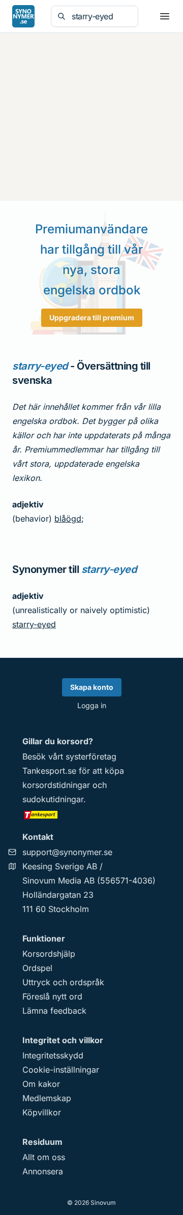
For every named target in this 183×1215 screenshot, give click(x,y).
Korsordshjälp (48, 954)
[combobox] (102, 16)
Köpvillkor (41, 1112)
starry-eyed (34, 624)
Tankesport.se (49, 771)
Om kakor (41, 1084)
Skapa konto (91, 687)
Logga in (91, 705)
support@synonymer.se (67, 852)
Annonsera (42, 1171)
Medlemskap (46, 1098)
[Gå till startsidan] (23, 16)
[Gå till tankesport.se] (91, 814)
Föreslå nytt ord (52, 996)
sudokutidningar (52, 799)
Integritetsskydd (52, 1055)
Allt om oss (43, 1157)
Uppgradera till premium (91, 317)
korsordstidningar (56, 785)
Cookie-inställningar (60, 1070)
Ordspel (37, 968)
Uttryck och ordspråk (63, 982)
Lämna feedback (54, 1011)
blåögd (67, 518)
